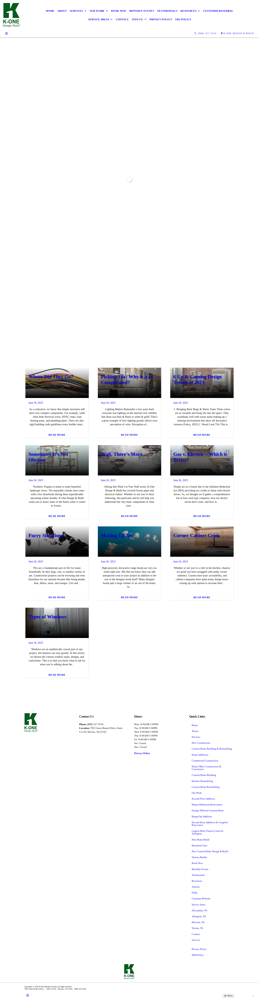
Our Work (97, 10)
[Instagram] (6, 33)
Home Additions (200, 897)
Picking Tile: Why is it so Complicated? (127, 522)
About (62, 10)
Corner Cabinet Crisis (196, 678)
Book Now (118, 10)
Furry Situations (45, 678)
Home (50, 10)
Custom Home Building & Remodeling (212, 891)
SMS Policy (183, 19)
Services (76, 10)
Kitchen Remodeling (202, 923)
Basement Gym (199, 988)
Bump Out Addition (202, 959)
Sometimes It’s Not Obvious (48, 600)
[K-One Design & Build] (11, 15)
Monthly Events (141, 10)
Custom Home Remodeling (206, 929)
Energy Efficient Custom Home (208, 953)
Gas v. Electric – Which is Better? (200, 600)
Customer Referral (218, 10)
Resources (188, 10)
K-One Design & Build (239, 33)
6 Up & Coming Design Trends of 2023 (197, 522)
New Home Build (200, 982)
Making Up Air (117, 678)
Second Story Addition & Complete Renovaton (210, 966)
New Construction (201, 885)
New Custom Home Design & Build (210, 994)
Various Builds (199, 1000)
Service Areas (98, 19)
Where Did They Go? (50, 519)
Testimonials (167, 10)
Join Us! (137, 19)
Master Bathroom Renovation (207, 947)
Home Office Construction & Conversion (206, 910)
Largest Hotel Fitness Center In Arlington (207, 975)
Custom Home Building (204, 918)
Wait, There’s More (121, 597)
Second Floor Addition (203, 941)
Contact (122, 19)
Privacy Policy (161, 19)
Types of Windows (47, 759)
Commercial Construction (205, 903)
